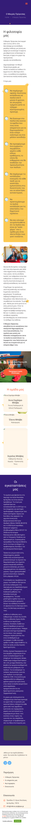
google (4, 816)
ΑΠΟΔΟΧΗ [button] (17, 821)
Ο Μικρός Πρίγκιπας (12, 777)
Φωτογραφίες (10, 783)
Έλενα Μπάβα (15, 419)
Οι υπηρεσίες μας (11, 780)
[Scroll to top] (27, 820)
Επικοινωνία (9, 786)
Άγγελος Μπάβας (15, 456)
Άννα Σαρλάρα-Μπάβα (15, 401)
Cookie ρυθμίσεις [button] (8, 821)
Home (7, 17)
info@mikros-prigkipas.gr (15, 806)
